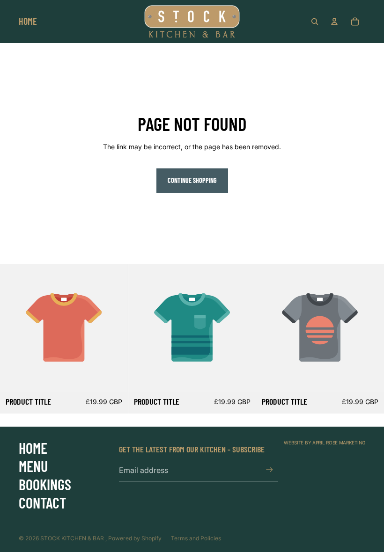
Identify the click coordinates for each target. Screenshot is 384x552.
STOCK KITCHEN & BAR (72, 538)
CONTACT (42, 502)
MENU (33, 466)
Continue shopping (192, 180)
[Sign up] (269, 470)
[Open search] (314, 21)
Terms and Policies (196, 538)
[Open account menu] (334, 21)
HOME (33, 448)
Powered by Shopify (135, 538)
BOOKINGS (45, 484)
